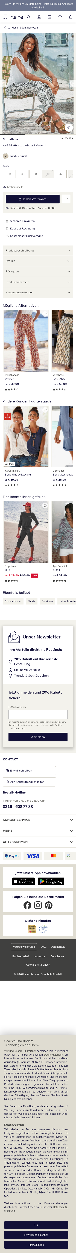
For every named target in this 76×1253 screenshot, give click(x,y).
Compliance (57, 956)
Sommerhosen (29, 27)
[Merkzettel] (60, 17)
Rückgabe (12, 271)
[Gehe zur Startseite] (17, 17)
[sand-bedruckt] (5, 156)
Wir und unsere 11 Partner (20, 1051)
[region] (38, 1144)
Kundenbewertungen (19, 292)
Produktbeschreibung (20, 250)
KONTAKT (10, 759)
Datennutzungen (53, 1054)
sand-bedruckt (18, 156)
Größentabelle (15, 187)
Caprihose (47, 601)
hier (50, 1091)
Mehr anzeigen (18, 728)
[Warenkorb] (70, 17)
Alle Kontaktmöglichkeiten (27, 781)
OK (36, 1225)
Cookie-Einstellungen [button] (38, 964)
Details (10, 261)
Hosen (15, 27)
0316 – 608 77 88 (18, 806)
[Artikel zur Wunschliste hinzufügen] (66, 199)
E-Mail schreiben (19, 771)
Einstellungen (36, 1244)
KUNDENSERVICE (16, 820)
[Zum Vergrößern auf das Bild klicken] (69, 127)
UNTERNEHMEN (15, 842)
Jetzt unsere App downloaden (38, 873)
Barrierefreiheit (21, 956)
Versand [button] (40, 145)
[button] (5, 17)
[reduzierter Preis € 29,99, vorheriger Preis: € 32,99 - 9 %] (26, 532)
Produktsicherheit (17, 282)
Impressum (40, 956)
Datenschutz (58, 946)
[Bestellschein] (49, 17)
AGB (44, 946)
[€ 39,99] (26, 341)
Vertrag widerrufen (24, 946)
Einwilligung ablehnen (36, 1234)
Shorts (31, 601)
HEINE (8, 831)
